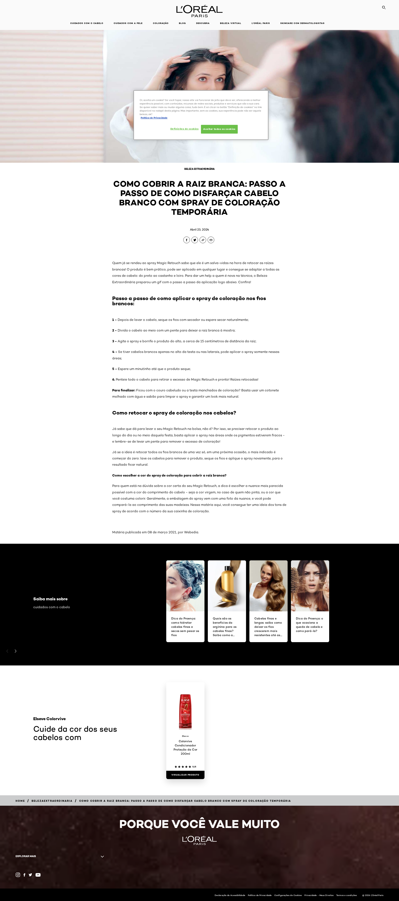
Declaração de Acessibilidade (230, 895)
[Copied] (203, 240)
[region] (200, 115)
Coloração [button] (161, 23)
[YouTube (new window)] (38, 875)
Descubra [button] (203, 23)
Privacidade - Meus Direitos (319, 895)
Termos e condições (346, 895)
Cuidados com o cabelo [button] (86, 23)
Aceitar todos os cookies (219, 129)
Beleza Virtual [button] (230, 23)
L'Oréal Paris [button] (261, 23)
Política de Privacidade (260, 895)
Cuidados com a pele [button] (128, 23)
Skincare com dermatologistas (302, 23)
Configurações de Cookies (288, 895)
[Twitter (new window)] (30, 874)
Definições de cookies (184, 128)
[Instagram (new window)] (18, 874)
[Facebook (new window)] (24, 875)
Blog (182, 23)
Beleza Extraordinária (199, 168)
